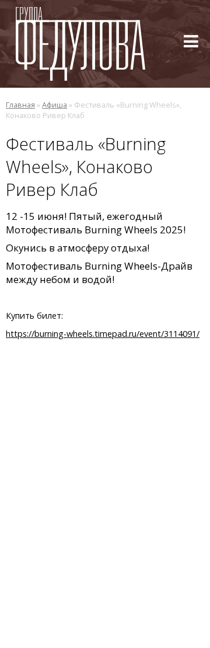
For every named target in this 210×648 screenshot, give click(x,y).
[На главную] (80, 44)
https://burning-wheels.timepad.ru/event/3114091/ (103, 333)
